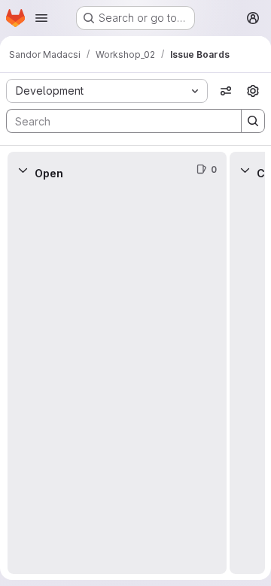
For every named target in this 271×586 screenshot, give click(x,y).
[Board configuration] (253, 91)
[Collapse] (23, 170)
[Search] (253, 121)
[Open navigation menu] (41, 18)
